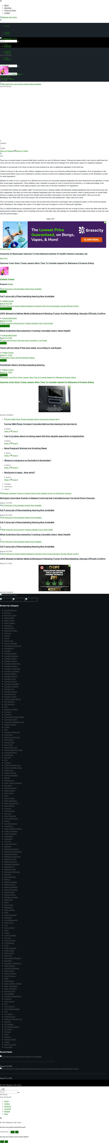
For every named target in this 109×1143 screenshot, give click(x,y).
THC (5, 1004)
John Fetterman (10, 816)
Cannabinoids (5, 326)
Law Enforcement (10, 824)
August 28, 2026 (6, 303)
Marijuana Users (10, 869)
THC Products (9, 1006)
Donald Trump (9, 742)
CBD (6, 707)
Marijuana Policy (10, 859)
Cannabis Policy (6, 308)
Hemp (6, 796)
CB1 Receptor (9, 702)
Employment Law (10, 747)
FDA (5, 760)
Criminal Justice (10, 724)
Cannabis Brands (10, 653)
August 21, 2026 (6, 355)
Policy (6, 930)
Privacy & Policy (10, 10)
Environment (8, 755)
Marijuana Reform (10, 862)
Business (7, 633)
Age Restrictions (10, 610)
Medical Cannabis (10, 882)
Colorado (7, 712)
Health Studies (9, 791)
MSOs (6, 902)
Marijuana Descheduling (13, 851)
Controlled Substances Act (14, 722)
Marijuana (7, 846)
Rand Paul (8, 956)
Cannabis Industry (10, 666)
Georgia (7, 778)
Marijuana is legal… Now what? (19, 472)
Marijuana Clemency (11, 849)
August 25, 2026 (6, 321)
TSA (5, 1011)
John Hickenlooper (11, 818)
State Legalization (11, 986)
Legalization (8, 836)
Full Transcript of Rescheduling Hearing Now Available (27, 296)
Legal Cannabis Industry (13, 829)
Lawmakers (8, 826)
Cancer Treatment (10, 643)
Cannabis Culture (10, 658)
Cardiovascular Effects (12, 699)
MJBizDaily (8, 900)
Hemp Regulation (10, 801)
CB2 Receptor (9, 704)
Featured (8, 55)
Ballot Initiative (9, 623)
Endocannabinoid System (13, 750)
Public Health (9, 950)
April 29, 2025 (5, 76)
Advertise (7, 8)
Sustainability (9, 994)
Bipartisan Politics (10, 631)
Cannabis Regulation (11, 684)
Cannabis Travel (10, 694)
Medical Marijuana (10, 887)
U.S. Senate (8, 1014)
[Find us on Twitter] (1, 1)
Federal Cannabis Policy (13, 768)
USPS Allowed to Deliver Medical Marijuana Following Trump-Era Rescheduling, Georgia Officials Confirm (53, 313)
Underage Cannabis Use (13, 1019)
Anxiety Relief (9, 620)
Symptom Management (13, 996)
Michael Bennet (10, 895)
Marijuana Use (9, 867)
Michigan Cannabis (11, 897)
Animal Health (9, 618)
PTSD (6, 945)
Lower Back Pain (10, 844)
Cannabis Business (11, 656)
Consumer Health (10, 719)
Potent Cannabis (10, 935)
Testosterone (9, 1001)
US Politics (8, 1029)
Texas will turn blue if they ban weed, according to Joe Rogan (30, 348)
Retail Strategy (9, 966)
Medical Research (11, 890)
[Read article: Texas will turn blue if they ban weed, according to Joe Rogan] (54, 340)
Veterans (7, 1037)
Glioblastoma (9, 780)
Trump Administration (12, 1009)
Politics (11, 79)
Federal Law (8, 770)
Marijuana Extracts (11, 854)
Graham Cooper (17, 74)
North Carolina (9, 910)
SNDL (6, 978)
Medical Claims (10, 884)
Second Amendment (11, 968)
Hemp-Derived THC (11, 803)
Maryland (7, 874)
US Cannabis (9, 1024)
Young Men (8, 1047)
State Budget (9, 981)
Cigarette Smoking (11, 709)
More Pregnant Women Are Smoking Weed (25, 448)
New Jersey (8, 905)
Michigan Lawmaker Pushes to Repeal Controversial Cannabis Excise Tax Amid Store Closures (47, 498)
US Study (7, 1032)
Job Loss (7, 813)
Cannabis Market (10, 674)
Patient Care (8, 923)
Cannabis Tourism (10, 691)
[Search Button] (18, 41)
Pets (6, 925)
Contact (7, 13)
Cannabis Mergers (11, 676)
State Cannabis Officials (13, 983)
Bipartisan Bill (9, 628)
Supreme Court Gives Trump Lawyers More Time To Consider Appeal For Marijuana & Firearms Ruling (47, 382)
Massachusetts (10, 877)
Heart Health (9, 793)
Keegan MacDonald (9, 318)
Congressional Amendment (14, 717)
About (6, 5)
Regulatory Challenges (12, 963)
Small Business (10, 976)
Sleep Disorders (10, 973)
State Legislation (10, 989)
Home (6, 26)
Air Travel (7, 613)
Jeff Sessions (9, 811)
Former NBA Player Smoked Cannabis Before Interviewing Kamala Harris (40, 424)
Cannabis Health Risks (12, 664)
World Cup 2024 (10, 1044)
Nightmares (8, 907)
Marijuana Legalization (12, 857)
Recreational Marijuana (12, 958)
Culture (6, 727)
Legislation (8, 839)
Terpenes (7, 999)
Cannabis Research (11, 686)
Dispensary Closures (12, 737)
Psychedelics (9, 943)
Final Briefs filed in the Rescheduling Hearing (22, 365)
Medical (7, 879)
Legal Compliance (10, 831)
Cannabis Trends (10, 697)
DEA (5, 730)
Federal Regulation (11, 775)
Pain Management (11, 920)
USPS (6, 1034)
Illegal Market (9, 806)
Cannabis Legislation (11, 671)
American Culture (10, 615)
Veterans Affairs (10, 1039)
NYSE (6, 912)
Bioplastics (8, 625)
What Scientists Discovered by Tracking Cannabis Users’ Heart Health (35, 330)
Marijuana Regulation (11, 864)
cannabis (7, 651)
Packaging (8, 917)
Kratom (7, 821)
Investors (7, 808)
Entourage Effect (10, 752)
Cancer (6, 638)
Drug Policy (8, 745)
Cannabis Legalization (12, 669)
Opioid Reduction (10, 915)
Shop (6, 66)
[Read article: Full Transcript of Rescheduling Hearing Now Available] (54, 289)
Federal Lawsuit (10, 773)
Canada (7, 636)
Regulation (8, 961)
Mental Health (9, 892)
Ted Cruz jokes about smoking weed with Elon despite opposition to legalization (44, 436)
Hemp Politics (9, 798)
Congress (7, 714)
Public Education (10, 948)
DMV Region (9, 740)
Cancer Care (8, 641)
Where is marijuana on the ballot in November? (27, 460)
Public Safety (9, 953)
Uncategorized (9, 1017)
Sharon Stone (9, 971)
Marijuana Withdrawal (12, 872)
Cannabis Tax (9, 689)
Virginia (6, 1042)
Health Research (10, 788)
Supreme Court (9, 991)
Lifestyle (7, 53)
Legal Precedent (10, 834)
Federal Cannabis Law (12, 765)
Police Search (9, 928)
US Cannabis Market (11, 1027)
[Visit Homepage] (8, 17)
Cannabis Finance (10, 661)
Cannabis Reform (10, 681)
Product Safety (9, 940)
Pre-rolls (7, 938)
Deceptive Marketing (12, 732)
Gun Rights (8, 785)
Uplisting (7, 1022)
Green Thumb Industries (13, 783)
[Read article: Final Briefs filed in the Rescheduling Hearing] (54, 358)
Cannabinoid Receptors (12, 646)
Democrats (8, 735)
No (17, 1132)
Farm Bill (7, 757)
